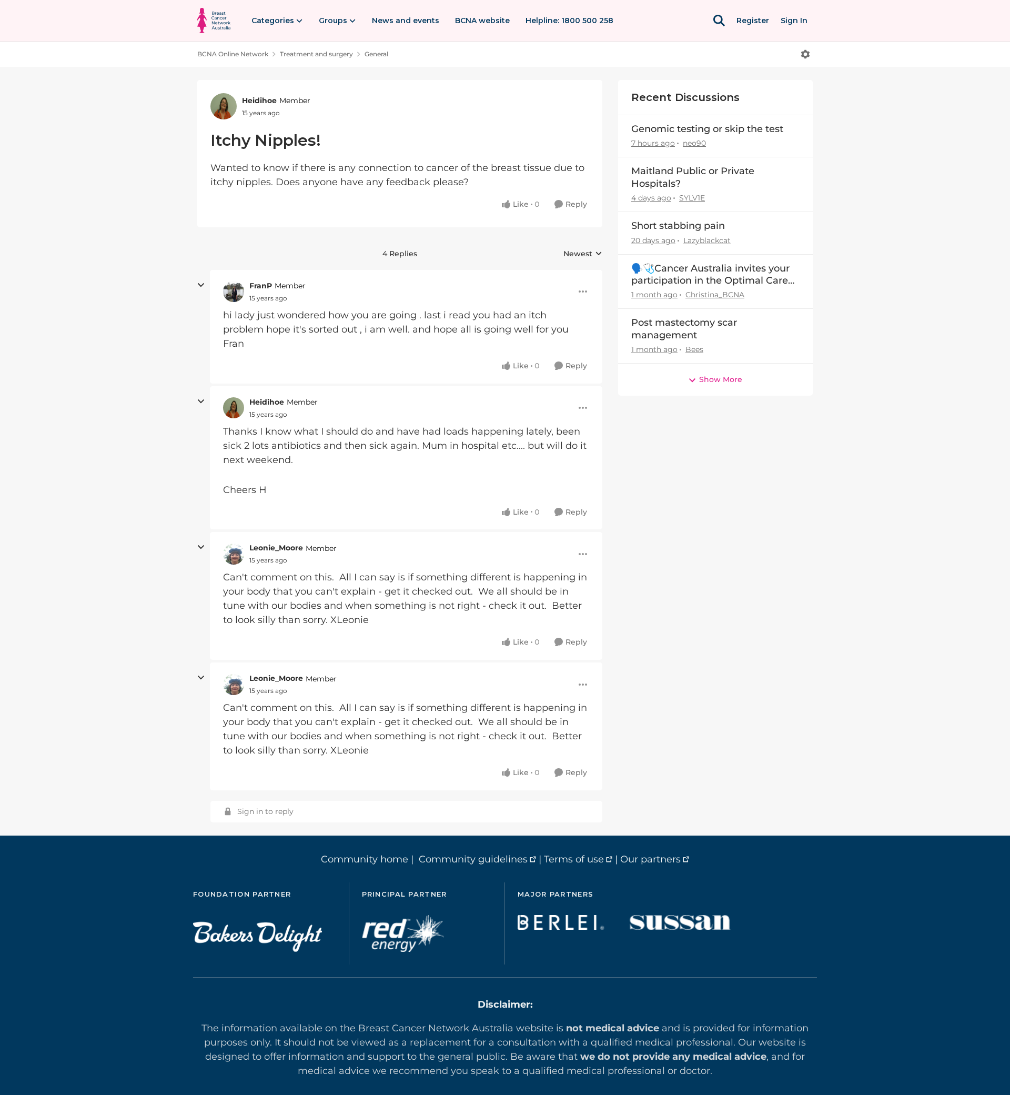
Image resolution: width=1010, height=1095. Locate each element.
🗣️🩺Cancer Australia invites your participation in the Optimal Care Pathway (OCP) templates (710, 275)
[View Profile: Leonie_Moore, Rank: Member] (233, 554)
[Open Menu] (805, 54)
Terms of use (574, 859)
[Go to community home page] (213, 20)
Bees (694, 349)
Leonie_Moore (276, 547)
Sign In (794, 20)
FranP (260, 285)
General (376, 54)
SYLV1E (692, 198)
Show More (720, 379)
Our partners (650, 859)
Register (752, 20)
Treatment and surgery (316, 54)
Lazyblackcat (707, 240)
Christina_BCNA (714, 294)
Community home (364, 859)
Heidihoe (259, 100)
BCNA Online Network (232, 54)
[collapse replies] (201, 285)
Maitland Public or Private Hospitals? (692, 177)
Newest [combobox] (582, 254)
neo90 (694, 143)
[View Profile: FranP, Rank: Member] (233, 291)
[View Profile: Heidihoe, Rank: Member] (223, 106)
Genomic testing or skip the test (707, 129)
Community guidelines (473, 859)
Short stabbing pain (678, 226)
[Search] (719, 20)
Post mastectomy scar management (684, 328)
